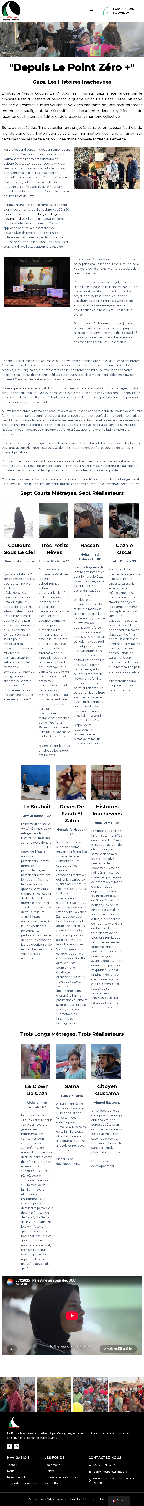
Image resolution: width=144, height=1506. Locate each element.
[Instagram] (16, 1446)
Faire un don (123, 9)
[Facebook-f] (9, 1446)
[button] (91, 11)
